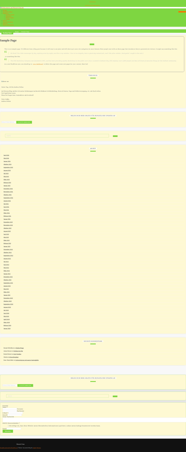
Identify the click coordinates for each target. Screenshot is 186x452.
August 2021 (7, 286)
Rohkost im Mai (18, 351)
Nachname (20, 411)
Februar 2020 (7, 325)
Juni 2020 (6, 313)
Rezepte (8, 16)
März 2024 (7, 213)
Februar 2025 (7, 182)
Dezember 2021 (8, 277)
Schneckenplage (14, 357)
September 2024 (8, 198)
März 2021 (7, 292)
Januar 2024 (7, 219)
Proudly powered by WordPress (9, 447)
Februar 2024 (7, 216)
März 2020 (7, 322)
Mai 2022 (6, 267)
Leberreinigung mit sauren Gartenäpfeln (27, 360)
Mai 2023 (6, 237)
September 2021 (8, 283)
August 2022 (7, 258)
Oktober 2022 (8, 252)
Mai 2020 (6, 316)
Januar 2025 (7, 185)
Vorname (20, 409)
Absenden (8, 431)
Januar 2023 (7, 246)
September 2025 (8, 167)
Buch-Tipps (10, 17)
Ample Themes (37, 447)
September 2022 (8, 255)
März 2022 (7, 270)
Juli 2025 (6, 173)
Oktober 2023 (7, 228)
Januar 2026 (7, 161)
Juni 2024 (6, 207)
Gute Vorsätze (17, 354)
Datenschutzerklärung (92, 5)
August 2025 (7, 170)
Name (5, 407)
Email (5, 428)
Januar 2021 (7, 295)
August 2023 (7, 231)
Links (8, 19)
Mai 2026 (6, 158)
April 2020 (7, 319)
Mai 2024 (6, 210)
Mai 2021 (6, 289)
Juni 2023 (6, 234)
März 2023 (7, 240)
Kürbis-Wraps (20, 348)
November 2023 (8, 225)
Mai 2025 (6, 176)
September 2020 (8, 304)
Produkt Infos (7, 12)
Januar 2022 (7, 274)
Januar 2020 (7, 328)
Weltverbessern (8, 25)
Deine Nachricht (8, 416)
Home (5, 10)
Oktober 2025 (7, 164)
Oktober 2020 (8, 301)
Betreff (5, 415)
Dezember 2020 (8, 298)
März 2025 (7, 179)
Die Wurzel (182, 12)
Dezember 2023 (8, 222)
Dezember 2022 (8, 249)
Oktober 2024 (7, 194)
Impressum (92, 1)
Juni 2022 (6, 264)
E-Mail (5, 413)
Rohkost (6, 13)
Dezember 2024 (8, 188)
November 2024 (8, 191)
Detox (5, 20)
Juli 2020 (6, 310)
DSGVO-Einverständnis (11, 423)
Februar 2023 (7, 243)
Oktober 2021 (7, 280)
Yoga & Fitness (8, 22)
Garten (5, 23)
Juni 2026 (6, 155)
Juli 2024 (6, 204)
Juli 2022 (6, 261)
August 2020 (7, 307)
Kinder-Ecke (10, 14)
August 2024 (7, 201)
